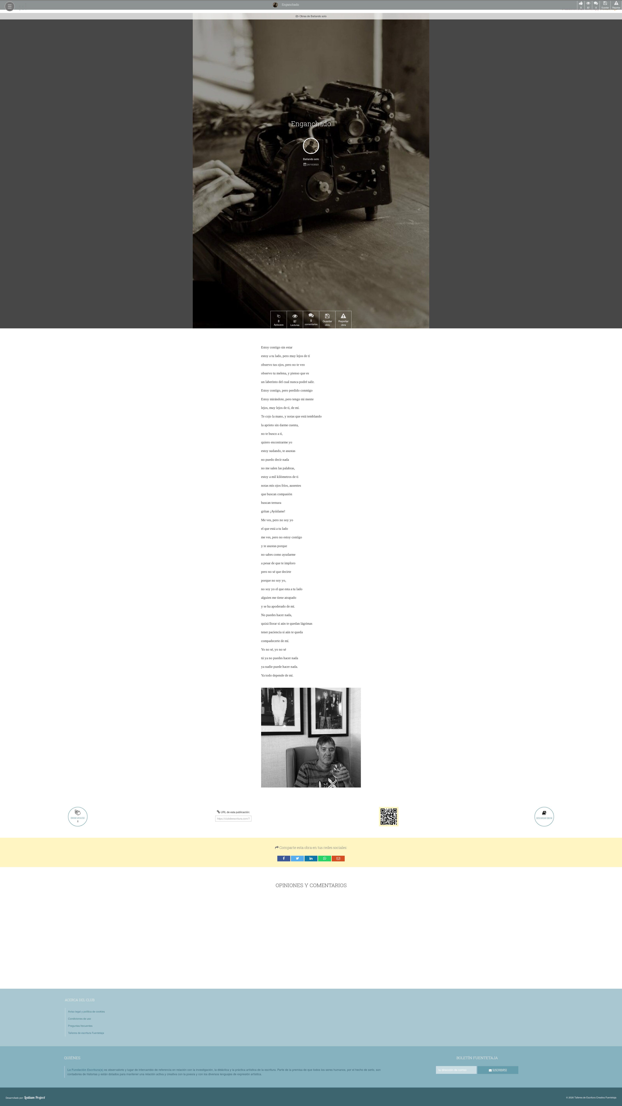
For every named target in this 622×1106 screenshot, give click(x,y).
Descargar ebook (544, 818)
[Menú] (10, 6)
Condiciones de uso (79, 1018)
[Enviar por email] (338, 858)
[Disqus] (311, 939)
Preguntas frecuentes (80, 1026)
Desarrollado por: (25, 1098)
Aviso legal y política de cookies (86, 1011)
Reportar (616, 7)
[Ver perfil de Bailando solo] (311, 146)
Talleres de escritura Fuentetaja (86, 1033)
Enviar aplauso (78, 819)
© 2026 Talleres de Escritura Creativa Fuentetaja (591, 1097)
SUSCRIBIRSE (499, 1070)
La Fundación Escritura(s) (85, 1070)
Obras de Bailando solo (313, 16)
